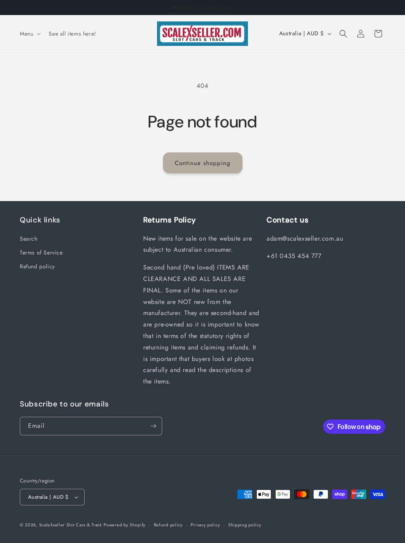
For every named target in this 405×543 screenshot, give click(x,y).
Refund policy (37, 266)
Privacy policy (205, 525)
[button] (29, 33)
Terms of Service (41, 252)
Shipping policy (244, 525)
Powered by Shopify (125, 525)
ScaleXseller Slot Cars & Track (70, 525)
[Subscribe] (153, 426)
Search (29, 239)
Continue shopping (203, 163)
